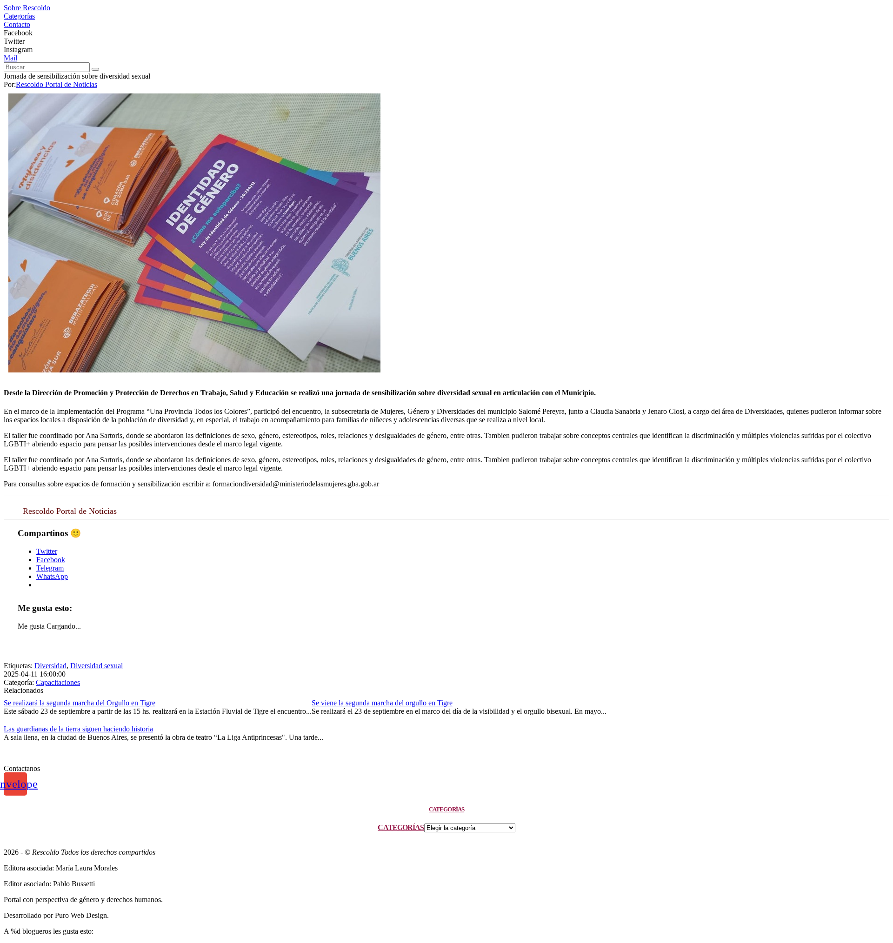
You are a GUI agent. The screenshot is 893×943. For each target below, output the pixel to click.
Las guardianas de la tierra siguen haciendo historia (78, 729)
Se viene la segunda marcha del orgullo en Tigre (382, 703)
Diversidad (50, 666)
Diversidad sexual (96, 666)
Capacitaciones (58, 682)
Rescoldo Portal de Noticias (56, 84)
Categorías (401, 827)
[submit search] (95, 69)
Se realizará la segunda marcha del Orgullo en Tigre (79, 703)
